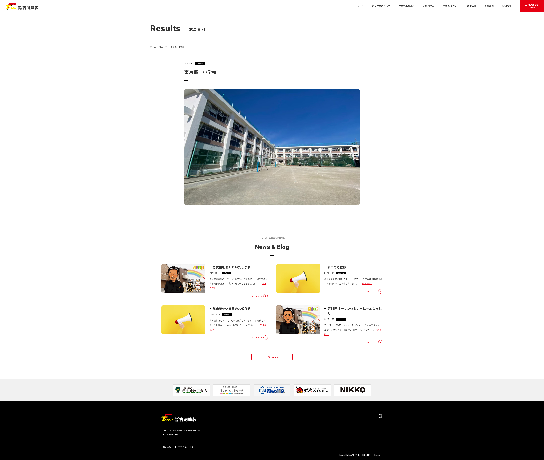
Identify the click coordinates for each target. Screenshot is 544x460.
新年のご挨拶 (337, 267)
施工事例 (163, 47)
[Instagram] (380, 416)
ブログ (226, 273)
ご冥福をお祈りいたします (232, 267)
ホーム (153, 47)
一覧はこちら (272, 356)
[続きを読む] (367, 283)
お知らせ (341, 273)
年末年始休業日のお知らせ (232, 308)
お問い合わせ (167, 447)
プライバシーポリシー (187, 447)
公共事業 (200, 63)
